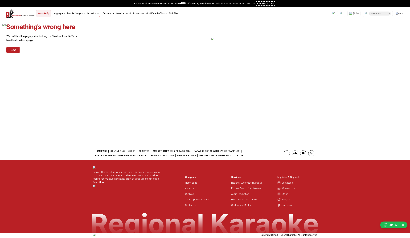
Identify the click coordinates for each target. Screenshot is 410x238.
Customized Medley (241, 205)
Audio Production (135, 13)
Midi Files (173, 13)
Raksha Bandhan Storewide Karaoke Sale (120, 155)
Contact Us (117, 151)
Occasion (91, 13)
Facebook (287, 205)
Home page (191, 183)
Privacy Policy (186, 155)
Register (144, 151)
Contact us (287, 183)
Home (13, 50)
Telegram (286, 199)
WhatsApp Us (288, 188)
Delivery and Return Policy (216, 155)
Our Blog (189, 194)
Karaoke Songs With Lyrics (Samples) (217, 151)
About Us (189, 188)
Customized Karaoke (113, 13)
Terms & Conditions (162, 155)
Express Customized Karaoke (246, 188)
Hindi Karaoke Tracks (156, 13)
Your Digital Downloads (197, 199)
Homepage (101, 151)
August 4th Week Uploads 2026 (172, 151)
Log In (131, 151)
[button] (393, 225)
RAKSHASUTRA (265, 3)
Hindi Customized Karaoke (244, 199)
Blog (240, 155)
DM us (285, 194)
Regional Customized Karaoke (246, 183)
